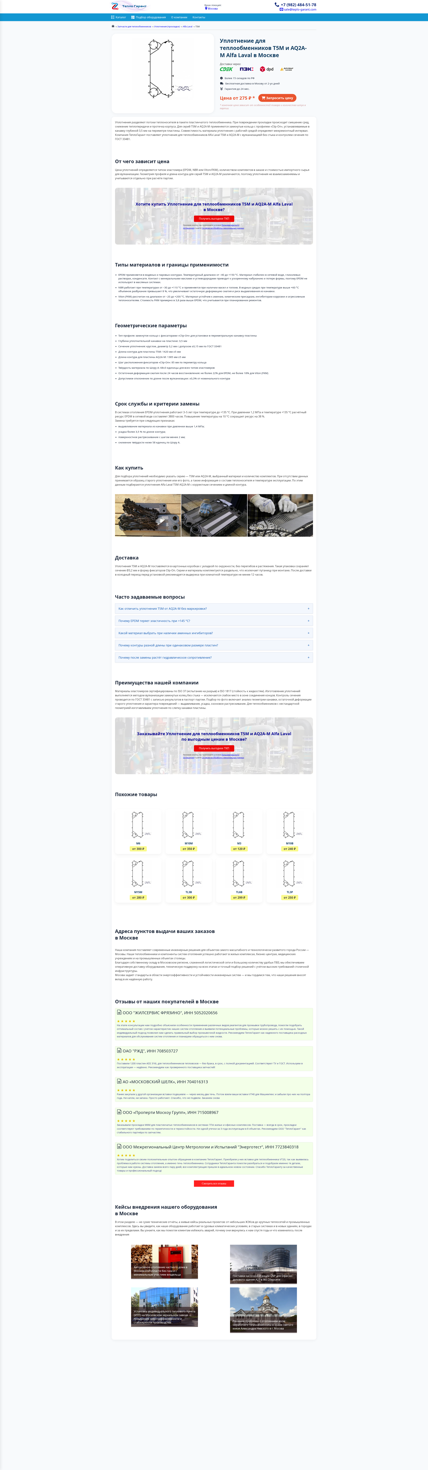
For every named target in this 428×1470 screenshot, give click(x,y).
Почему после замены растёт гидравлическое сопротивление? (165, 657)
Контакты (199, 17)
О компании (179, 17)
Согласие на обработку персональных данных (223, 228)
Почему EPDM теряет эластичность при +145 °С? (154, 621)
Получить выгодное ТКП (214, 218)
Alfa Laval (187, 26)
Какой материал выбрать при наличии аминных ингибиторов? (166, 633)
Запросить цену (279, 98)
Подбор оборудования (151, 17)
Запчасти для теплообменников (134, 26)
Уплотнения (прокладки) (167, 26)
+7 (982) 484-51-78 (298, 4)
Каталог (121, 17)
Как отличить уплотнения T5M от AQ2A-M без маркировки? (163, 609)
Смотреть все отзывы (214, 1183)
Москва (213, 8)
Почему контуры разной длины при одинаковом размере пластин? (168, 645)
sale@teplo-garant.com (299, 9)
